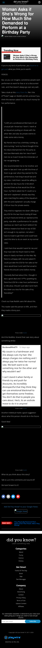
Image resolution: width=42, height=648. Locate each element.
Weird (21, 552)
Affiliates (21, 606)
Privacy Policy (21, 598)
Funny (21, 555)
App (21, 576)
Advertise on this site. (12, 642)
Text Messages (21, 579)
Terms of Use (21, 601)
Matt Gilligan (9, 36)
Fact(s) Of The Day (21, 571)
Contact (21, 595)
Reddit (25, 333)
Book (21, 573)
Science (21, 558)
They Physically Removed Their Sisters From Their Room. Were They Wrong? (27, 523)
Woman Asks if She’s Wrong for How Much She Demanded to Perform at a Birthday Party (25, 57)
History (21, 561)
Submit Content (21, 603)
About (21, 589)
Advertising (21, 592)
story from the (21, 92)
